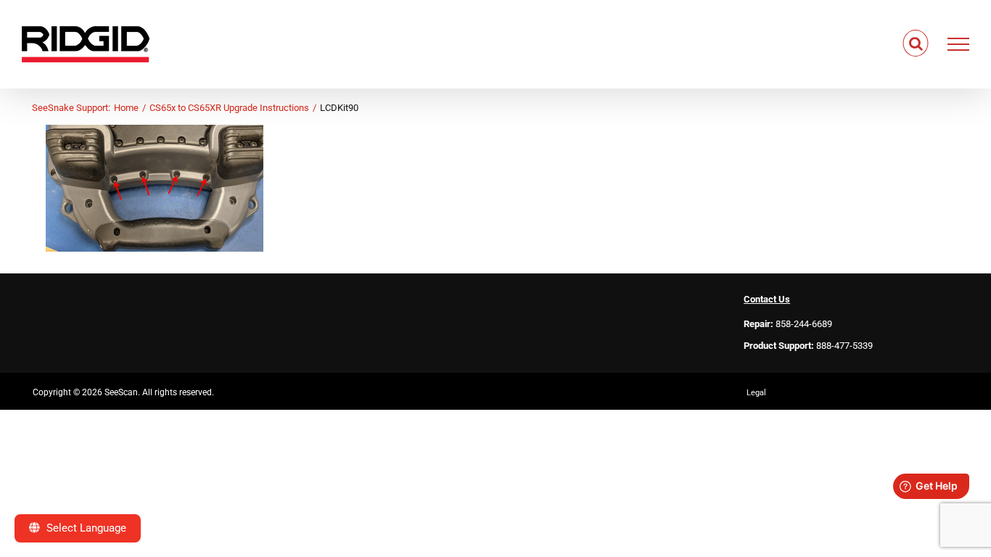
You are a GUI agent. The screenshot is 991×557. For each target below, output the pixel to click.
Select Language (85, 528)
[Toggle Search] (916, 43)
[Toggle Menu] (958, 44)
